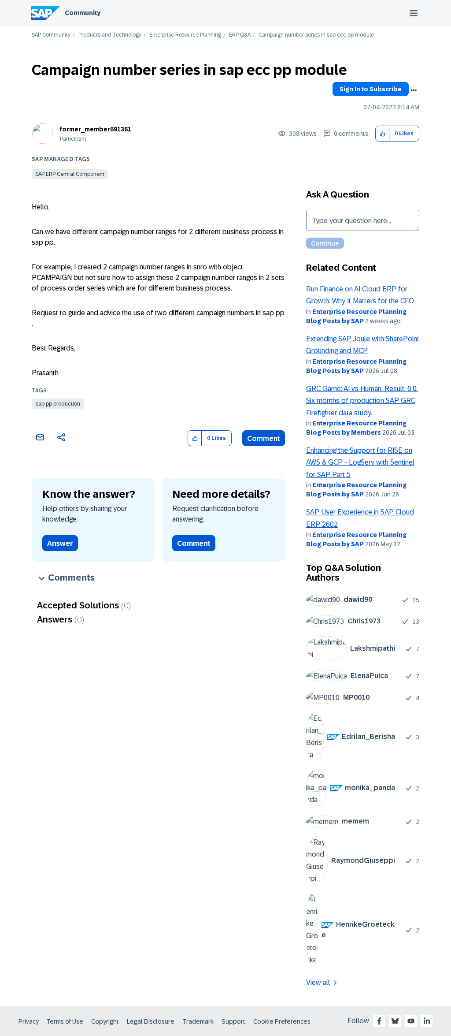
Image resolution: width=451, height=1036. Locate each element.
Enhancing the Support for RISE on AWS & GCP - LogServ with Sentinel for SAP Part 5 (360, 462)
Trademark (198, 1021)
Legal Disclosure (150, 1021)
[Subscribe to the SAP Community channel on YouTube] (410, 1021)
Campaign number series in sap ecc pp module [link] (316, 35)
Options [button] (413, 90)
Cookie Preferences (282, 1021)
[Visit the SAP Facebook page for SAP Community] (379, 1021)
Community (82, 12)
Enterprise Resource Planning (185, 35)
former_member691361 (95, 129)
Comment (263, 438)
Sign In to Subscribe (371, 89)
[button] (382, 134)
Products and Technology (109, 35)
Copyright (105, 1021)
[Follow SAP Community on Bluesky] (395, 1021)
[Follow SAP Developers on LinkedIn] (426, 1021)
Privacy (28, 1021)
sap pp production (58, 404)
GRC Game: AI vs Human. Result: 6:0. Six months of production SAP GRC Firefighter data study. (362, 401)
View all (318, 982)
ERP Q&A (240, 35)
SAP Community (51, 35)
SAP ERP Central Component (69, 174)
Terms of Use (65, 1021)
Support (233, 1021)
